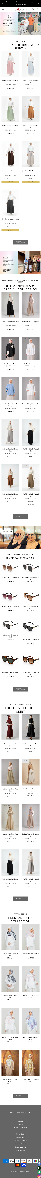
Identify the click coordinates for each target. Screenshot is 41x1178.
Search (20, 1121)
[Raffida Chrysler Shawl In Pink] (10, 1020)
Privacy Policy (20, 1134)
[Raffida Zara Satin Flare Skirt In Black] (31, 727)
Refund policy (20, 1150)
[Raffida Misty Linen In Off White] (31, 388)
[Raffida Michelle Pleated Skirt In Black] (31, 432)
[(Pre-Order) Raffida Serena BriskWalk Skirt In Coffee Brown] (10, 154)
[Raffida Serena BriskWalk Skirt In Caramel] (31, 109)
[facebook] (39, 1164)
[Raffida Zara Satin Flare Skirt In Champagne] (10, 772)
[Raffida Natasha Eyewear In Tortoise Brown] (31, 660)
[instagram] (39, 1176)
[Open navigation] (2, 9)
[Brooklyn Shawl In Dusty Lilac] (31, 1020)
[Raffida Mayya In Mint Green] (10, 1062)
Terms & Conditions (20, 1127)
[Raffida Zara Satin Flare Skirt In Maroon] (10, 727)
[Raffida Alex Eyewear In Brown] (31, 596)
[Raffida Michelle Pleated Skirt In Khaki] (31, 477)
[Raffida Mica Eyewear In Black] (31, 627)
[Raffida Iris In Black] (10, 348)
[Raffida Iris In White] (31, 348)
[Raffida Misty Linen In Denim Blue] (10, 388)
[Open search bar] (33, 9)
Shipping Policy (20, 1137)
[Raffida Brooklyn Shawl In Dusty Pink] (31, 937)
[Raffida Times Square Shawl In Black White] (10, 979)
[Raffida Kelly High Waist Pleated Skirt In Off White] (31, 772)
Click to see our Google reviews (20, 1112)
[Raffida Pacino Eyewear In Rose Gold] (10, 596)
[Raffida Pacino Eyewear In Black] (31, 567)
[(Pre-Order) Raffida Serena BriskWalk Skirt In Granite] (10, 202)
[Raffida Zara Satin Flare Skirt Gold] (10, 817)
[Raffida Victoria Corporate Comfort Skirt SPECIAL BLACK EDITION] (10, 305)
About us (20, 1124)
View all (20, 242)
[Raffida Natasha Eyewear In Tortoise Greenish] (10, 660)
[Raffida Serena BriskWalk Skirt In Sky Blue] (31, 64)
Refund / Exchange (20, 1140)
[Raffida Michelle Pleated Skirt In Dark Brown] (10, 477)
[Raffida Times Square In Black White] (10, 937)
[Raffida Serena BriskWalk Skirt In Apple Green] (10, 109)
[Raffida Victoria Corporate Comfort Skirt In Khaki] (31, 305)
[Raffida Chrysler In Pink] (31, 979)
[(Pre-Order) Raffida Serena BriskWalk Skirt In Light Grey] (31, 154)
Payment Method (20, 1144)
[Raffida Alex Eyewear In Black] (10, 625)
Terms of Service (20, 1147)
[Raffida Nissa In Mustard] (31, 1062)
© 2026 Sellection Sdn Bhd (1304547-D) (20, 1171)
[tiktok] (39, 1172)
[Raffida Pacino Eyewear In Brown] (10, 567)
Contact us (20, 1131)
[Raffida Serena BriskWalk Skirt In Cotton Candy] (10, 64)
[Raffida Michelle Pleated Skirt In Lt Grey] (10, 432)
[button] (2, 3)
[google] (39, 1168)
